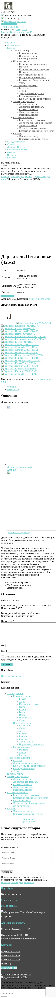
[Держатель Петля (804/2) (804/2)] (18, 334)
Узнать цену (7, 296)
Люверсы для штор (29, 112)
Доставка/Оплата (16, 147)
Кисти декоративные (29, 96)
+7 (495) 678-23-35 (10, 959)
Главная (11, 42)
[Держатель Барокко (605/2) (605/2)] (19, 368)
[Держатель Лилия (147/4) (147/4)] (19, 374)
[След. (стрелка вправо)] (5, 996)
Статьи (10, 144)
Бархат (22, 733)
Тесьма (22, 90)
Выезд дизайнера (16, 141)
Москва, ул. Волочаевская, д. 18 (15, 929)
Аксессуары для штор (24, 101)
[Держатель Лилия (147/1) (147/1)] (19, 347)
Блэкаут (23, 736)
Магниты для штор (29, 115)
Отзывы (11, 152)
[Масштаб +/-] (11, 993)
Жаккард (23, 739)
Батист (22, 709)
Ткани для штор (21, 50)
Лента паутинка (21, 806)
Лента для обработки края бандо (35, 123)
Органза (23, 715)
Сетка (22, 720)
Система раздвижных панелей (34, 139)
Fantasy (22, 699)
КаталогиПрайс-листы (28, 820)
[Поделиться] (5, 993)
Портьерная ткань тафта (31, 744)
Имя (3, 645)
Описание (12, 386)
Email (4, 651)
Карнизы (17, 133)
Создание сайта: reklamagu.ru (16, 974)
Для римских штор (28, 136)
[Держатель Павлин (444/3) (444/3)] (19, 352)
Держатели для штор (29, 104)
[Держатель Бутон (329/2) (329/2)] (18, 328)
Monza (22, 755)
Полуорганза (25, 717)
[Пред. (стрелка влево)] (2, 996)
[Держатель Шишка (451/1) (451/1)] (19, 358)
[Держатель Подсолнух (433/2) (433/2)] (21, 360)
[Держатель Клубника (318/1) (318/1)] (20, 325)
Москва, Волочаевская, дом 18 (16, 32)
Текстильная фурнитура (25, 85)
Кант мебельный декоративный (35, 99)
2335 (24, 29)
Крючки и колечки (28, 109)
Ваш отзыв (7, 621)
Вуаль (22, 712)
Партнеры (12, 155)
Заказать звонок (9, 24)
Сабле (22, 707)
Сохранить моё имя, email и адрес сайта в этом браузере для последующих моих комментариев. (26, 658)
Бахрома (23, 88)
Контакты (12, 157)
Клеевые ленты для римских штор (36, 131)
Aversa (22, 752)
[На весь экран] (8, 993)
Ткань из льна (26, 741)
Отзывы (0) (13, 389)
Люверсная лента (28, 125)
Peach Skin (24, 725)
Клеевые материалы (23, 117)
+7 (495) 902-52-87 (10, 951)
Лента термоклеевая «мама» (33, 128)
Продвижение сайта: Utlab (14, 977)
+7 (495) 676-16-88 (10, 955)
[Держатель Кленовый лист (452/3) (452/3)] (23, 339)
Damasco (23, 749)
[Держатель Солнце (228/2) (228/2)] (19, 350)
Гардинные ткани (28, 53)
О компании (13, 45)
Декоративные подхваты (31, 93)
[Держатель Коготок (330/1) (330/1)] (19, 371)
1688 (18, 29)
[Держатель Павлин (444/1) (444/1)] (19, 331)
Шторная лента (21, 61)
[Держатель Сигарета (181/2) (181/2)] (20, 344)
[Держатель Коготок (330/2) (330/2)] (34, 323)
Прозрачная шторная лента (32, 77)
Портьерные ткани (28, 56)
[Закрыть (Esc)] (2, 993)
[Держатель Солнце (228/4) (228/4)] (19, 366)
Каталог (11, 48)
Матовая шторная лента (31, 74)
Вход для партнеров (11, 676)
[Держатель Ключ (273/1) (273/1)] (18, 363)
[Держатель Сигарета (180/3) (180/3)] (8, 323)
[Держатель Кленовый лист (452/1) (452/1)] (23, 336)
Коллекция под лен (29, 704)
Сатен (22, 728)
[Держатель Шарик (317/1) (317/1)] (19, 342)
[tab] (31, 386)
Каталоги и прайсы (17, 149)
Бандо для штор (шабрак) (32, 120)
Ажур (22, 701)
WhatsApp (6, 963)
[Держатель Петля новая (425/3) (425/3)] (22, 355)
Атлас (22, 731)
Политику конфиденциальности (17, 882)
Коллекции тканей (28, 58)
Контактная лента (22, 800)
